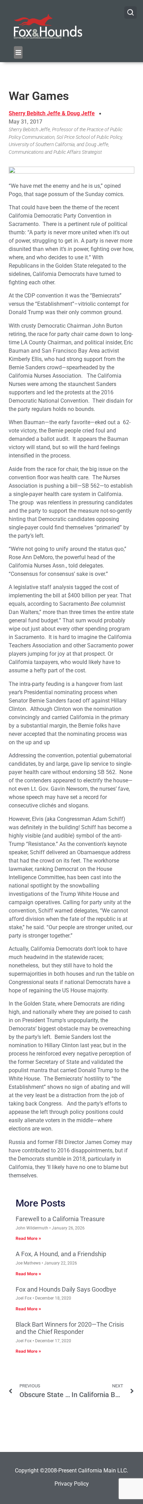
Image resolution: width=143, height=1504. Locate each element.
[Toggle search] (130, 12)
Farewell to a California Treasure (60, 1218)
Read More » (28, 1238)
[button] (18, 52)
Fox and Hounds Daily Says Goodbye (66, 1289)
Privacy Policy (71, 1483)
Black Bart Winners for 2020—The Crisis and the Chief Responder (70, 1328)
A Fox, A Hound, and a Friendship (61, 1254)
